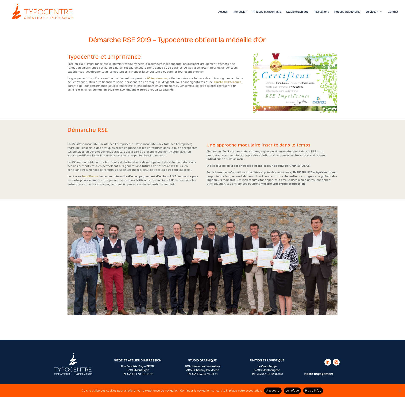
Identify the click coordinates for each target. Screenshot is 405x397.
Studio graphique (297, 12)
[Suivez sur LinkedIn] (327, 362)
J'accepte (272, 390)
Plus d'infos (313, 390)
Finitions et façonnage (266, 12)
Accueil (223, 12)
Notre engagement (318, 374)
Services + (372, 12)
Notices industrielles (347, 12)
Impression (240, 12)
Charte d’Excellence (227, 82)
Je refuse (292, 390)
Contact (393, 12)
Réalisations (321, 12)
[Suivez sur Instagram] (336, 362)
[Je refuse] (400, 391)
